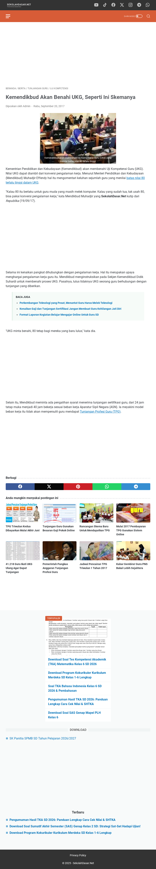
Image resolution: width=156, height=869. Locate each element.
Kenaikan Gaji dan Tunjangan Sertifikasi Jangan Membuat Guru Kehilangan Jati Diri (70, 308)
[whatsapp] (147, 5)
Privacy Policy (78, 855)
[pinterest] (78, 486)
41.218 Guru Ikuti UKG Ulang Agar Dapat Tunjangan (19, 568)
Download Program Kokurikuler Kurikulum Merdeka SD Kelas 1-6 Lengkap (60, 833)
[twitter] (122, 5)
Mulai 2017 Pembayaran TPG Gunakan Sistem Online (131, 530)
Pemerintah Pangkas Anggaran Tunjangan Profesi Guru (55, 568)
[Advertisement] (78, 54)
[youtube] (96, 5)
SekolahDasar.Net (83, 863)
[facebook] (113, 5)
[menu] (10, 16)
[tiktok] (104, 5)
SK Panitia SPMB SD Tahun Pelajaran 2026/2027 (43, 738)
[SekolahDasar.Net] (22, 5)
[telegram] (139, 5)
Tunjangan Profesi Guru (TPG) (100, 411)
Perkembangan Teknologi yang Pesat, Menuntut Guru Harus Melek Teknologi (66, 303)
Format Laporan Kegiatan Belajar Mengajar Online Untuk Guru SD (59, 314)
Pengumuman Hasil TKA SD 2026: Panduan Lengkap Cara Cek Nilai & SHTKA (62, 820)
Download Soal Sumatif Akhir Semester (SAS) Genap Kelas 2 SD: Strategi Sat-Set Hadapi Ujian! (75, 826)
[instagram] (130, 5)
